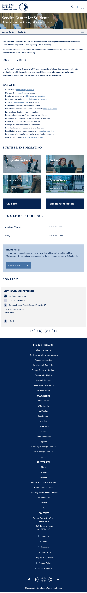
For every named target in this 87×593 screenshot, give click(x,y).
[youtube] (58, 579)
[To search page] (72, 7)
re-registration (22, 93)
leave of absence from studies (35, 99)
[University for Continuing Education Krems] (15, 7)
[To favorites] (77, 7)
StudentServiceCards (19, 102)
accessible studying (45, 131)
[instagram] (50, 579)
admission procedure (25, 89)
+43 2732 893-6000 (17, 300)
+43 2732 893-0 (43, 529)
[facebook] (29, 579)
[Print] (47, 331)
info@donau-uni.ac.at (44, 526)
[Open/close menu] (82, 7)
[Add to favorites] (54, 331)
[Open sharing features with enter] (32, 331)
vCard (11, 321)
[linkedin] (36, 579)
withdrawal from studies (35, 96)
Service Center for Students (13, 33)
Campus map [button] (14, 265)
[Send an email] (39, 331)
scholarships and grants (33, 137)
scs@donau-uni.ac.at (17, 296)
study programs (50, 108)
